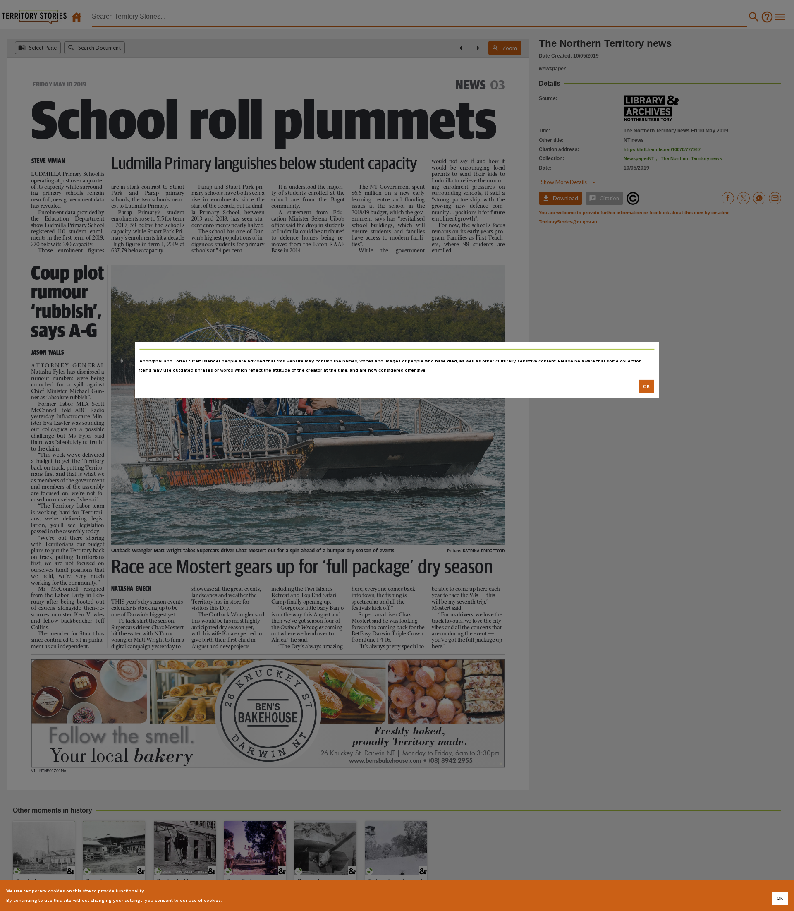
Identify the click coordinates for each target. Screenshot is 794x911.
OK (646, 386)
